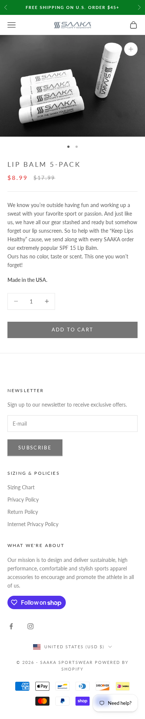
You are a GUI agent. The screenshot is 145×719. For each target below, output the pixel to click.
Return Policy (22, 512)
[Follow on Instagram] (30, 626)
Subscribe (35, 448)
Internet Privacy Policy (32, 524)
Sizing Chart (21, 487)
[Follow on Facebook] (11, 626)
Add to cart (73, 330)
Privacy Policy (23, 499)
